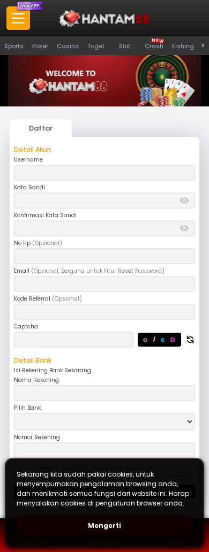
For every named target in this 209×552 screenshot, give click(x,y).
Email (89, 271)
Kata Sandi (29, 187)
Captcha (26, 326)
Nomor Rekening (37, 437)
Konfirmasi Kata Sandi (45, 215)
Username (28, 160)
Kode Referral (48, 299)
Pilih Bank (27, 408)
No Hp (38, 243)
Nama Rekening (36, 380)
